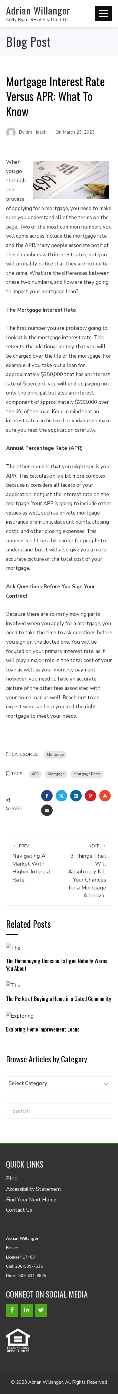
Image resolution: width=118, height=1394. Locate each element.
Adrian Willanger (38, 10)
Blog (12, 1178)
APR (35, 774)
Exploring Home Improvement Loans (43, 1029)
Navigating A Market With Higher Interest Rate (31, 863)
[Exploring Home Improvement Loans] (20, 1015)
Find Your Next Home (31, 1199)
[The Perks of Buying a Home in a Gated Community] (13, 985)
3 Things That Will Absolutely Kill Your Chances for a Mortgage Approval (87, 871)
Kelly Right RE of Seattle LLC (37, 20)
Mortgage (55, 754)
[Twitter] (41, 1310)
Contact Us (19, 1210)
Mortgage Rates (87, 774)
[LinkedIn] (27, 1310)
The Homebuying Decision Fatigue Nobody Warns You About (56, 964)
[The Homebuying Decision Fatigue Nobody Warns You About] (13, 947)
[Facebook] (12, 1310)
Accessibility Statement (33, 1189)
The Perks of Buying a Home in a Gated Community (58, 998)
